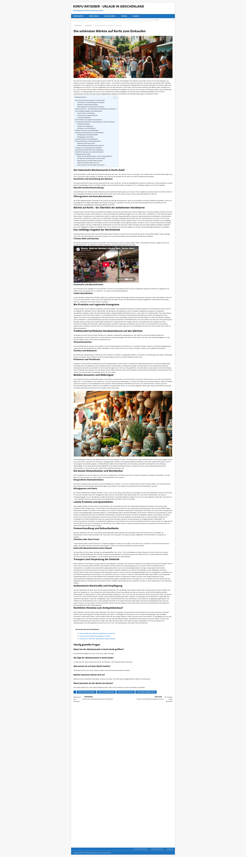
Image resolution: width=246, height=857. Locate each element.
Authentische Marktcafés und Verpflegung (89, 150)
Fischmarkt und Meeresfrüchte (87, 115)
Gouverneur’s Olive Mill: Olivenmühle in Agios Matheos (97, 639)
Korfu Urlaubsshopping (106, 692)
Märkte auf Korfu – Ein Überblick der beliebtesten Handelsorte (95, 109)
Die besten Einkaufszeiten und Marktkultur (89, 133)
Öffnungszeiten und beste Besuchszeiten (90, 107)
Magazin (136, 16)
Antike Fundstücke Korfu (86, 692)
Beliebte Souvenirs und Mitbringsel (86, 130)
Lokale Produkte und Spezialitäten (86, 139)
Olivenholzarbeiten (83, 124)
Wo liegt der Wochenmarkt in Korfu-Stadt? (91, 158)
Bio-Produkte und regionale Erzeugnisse (88, 120)
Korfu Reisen (94, 16)
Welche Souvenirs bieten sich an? (88, 163)
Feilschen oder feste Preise (86, 143)
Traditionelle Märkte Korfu (146, 692)
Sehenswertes (78, 16)
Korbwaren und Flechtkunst (86, 128)
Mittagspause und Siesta (85, 137)
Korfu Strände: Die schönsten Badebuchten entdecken (97, 633)
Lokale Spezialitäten (84, 117)
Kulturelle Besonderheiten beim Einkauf (90, 145)
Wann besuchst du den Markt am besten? (91, 165)
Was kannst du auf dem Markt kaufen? (90, 160)
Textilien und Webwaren (85, 126)
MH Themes (107, 853)
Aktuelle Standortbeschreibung (87, 105)
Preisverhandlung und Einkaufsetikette (88, 141)
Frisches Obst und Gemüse (86, 113)
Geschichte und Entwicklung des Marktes (90, 102)
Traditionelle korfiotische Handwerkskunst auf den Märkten (95, 122)
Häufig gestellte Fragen (83, 154)
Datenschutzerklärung (140, 849)
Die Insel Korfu (110, 16)
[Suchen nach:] (162, 20)
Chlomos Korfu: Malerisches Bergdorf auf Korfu (94, 636)
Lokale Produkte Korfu (125, 692)
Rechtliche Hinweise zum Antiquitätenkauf (89, 152)
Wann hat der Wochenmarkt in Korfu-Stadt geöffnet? (94, 156)
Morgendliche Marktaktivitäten (87, 135)
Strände (124, 16)
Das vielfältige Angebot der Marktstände (88, 111)
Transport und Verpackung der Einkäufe (88, 148)
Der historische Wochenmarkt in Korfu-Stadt (90, 100)
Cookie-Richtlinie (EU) (157, 849)
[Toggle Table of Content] (114, 97)
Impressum (170, 849)
